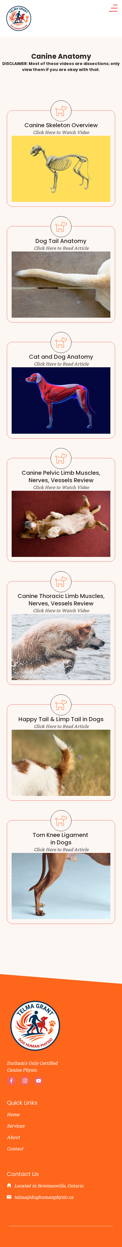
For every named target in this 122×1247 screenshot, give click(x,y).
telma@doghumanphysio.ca (43, 1197)
